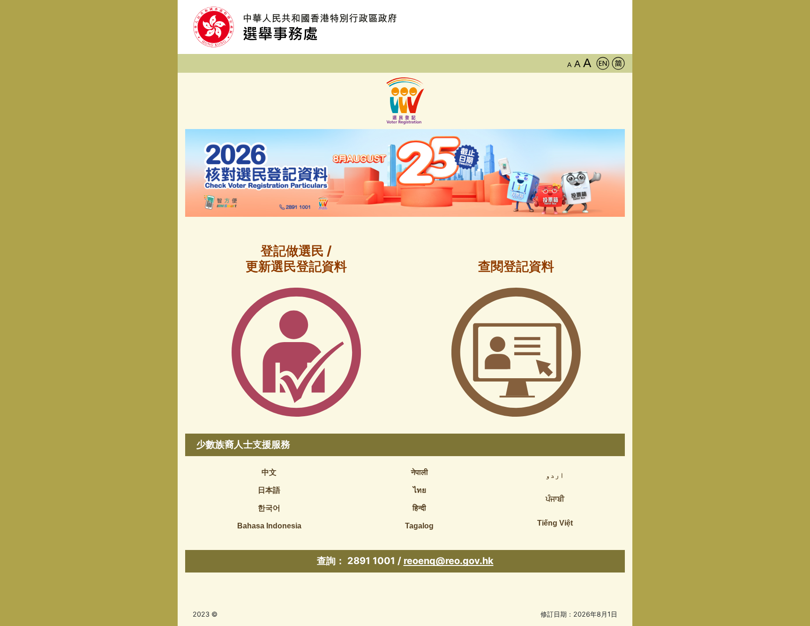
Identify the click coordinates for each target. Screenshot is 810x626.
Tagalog (419, 526)
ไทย (419, 490)
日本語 (269, 490)
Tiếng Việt (555, 523)
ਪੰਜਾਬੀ (555, 499)
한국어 (269, 508)
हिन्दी (419, 508)
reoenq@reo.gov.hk (449, 560)
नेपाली (419, 472)
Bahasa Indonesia (269, 526)
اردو (555, 475)
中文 (269, 472)
